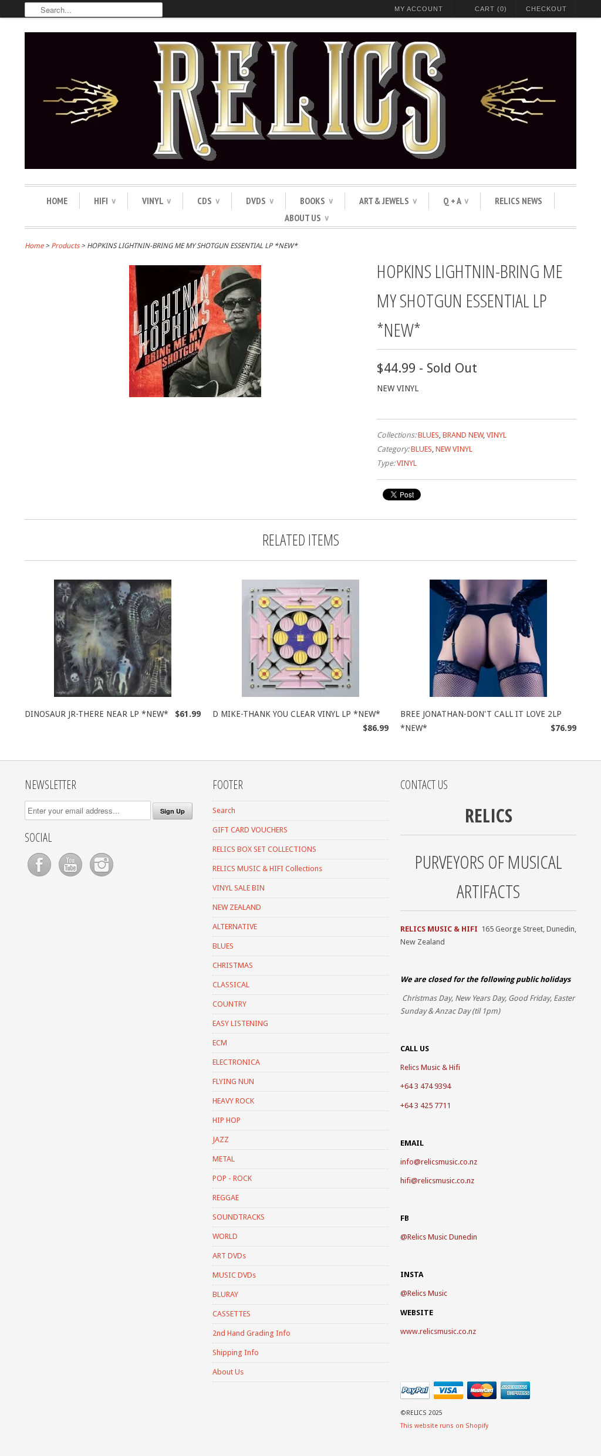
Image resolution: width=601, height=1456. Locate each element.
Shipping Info (235, 1352)
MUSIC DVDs (234, 1275)
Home (56, 200)
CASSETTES (231, 1313)
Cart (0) (491, 8)
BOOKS (316, 200)
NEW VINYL (453, 449)
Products (65, 246)
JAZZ (220, 1139)
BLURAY (225, 1294)
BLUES (428, 435)
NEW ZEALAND (236, 907)
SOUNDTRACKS (238, 1217)
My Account (418, 8)
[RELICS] (300, 102)
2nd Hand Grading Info (251, 1333)
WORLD (225, 1236)
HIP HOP (226, 1120)
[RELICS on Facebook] (40, 876)
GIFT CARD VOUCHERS (250, 829)
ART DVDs (229, 1255)
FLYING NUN (233, 1081)
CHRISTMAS (232, 965)
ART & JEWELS (388, 200)
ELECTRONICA (236, 1062)
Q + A (455, 200)
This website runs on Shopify (444, 1426)
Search (223, 810)
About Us (307, 218)
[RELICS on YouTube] (71, 876)
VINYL (156, 200)
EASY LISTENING (240, 1023)
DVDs (260, 200)
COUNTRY (229, 1004)
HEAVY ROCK (233, 1100)
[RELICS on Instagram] (101, 876)
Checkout (546, 8)
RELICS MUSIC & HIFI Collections (267, 868)
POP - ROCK (232, 1178)
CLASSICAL (230, 984)
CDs (208, 200)
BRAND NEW (463, 435)
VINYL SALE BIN (238, 887)
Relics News (518, 200)
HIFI (105, 200)
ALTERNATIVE (234, 926)
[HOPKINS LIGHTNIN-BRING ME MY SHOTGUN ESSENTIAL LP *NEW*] (195, 394)
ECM (219, 1042)
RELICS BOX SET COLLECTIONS (264, 849)
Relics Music (427, 1293)
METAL (223, 1158)
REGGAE (225, 1197)
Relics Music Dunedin (442, 1236)
